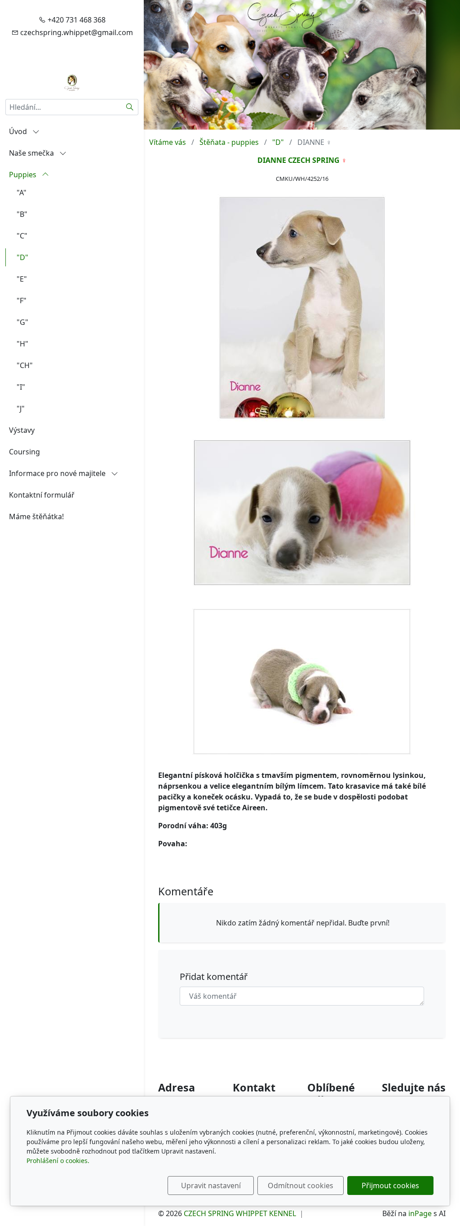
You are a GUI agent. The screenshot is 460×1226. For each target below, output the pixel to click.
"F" (22, 300)
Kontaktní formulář (42, 495)
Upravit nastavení (211, 1185)
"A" (22, 193)
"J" (21, 408)
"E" (22, 279)
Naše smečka (32, 153)
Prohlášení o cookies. (58, 1160)
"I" (21, 387)
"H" (22, 344)
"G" (22, 322)
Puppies (23, 175)
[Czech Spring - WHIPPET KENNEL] (72, 82)
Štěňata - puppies (229, 142)
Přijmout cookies (390, 1185)
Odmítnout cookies (300, 1185)
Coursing (24, 452)
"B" (22, 214)
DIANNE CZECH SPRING (298, 160)
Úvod (19, 131)
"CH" (25, 365)
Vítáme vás (167, 142)
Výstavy (22, 430)
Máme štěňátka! (36, 516)
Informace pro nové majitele (58, 473)
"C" (22, 236)
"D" (22, 257)
